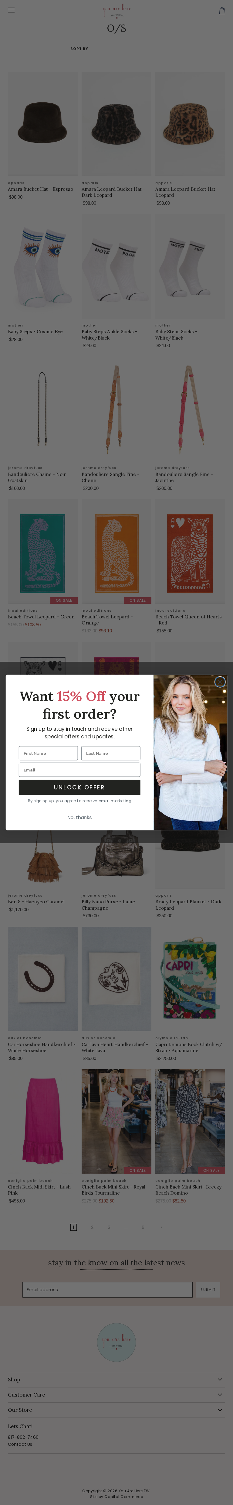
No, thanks (79, 817)
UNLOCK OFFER (79, 787)
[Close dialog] (220, 682)
